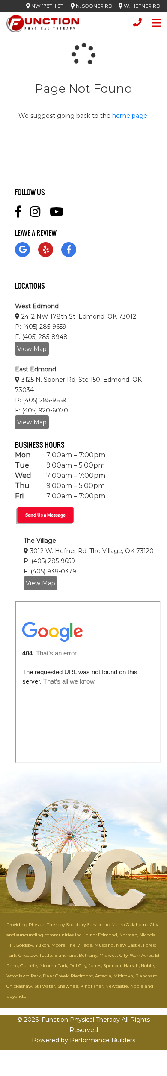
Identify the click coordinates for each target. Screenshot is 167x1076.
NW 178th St (47, 6)
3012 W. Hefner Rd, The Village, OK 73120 (91, 551)
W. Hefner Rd (141, 6)
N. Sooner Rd (94, 6)
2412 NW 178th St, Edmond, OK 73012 (78, 316)
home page (129, 116)
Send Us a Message (45, 515)
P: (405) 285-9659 (40, 326)
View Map (32, 349)
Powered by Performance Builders (83, 1040)
